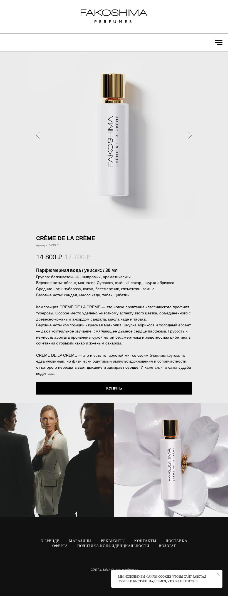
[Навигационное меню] (218, 42)
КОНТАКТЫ (145, 541)
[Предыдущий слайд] (38, 135)
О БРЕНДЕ (50, 541)
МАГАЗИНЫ (80, 541)
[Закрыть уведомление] (218, 574)
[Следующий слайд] (190, 135)
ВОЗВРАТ (167, 546)
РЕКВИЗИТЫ (113, 541)
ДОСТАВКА (176, 541)
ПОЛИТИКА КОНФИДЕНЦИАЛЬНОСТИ (113, 546)
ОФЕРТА (60, 546)
